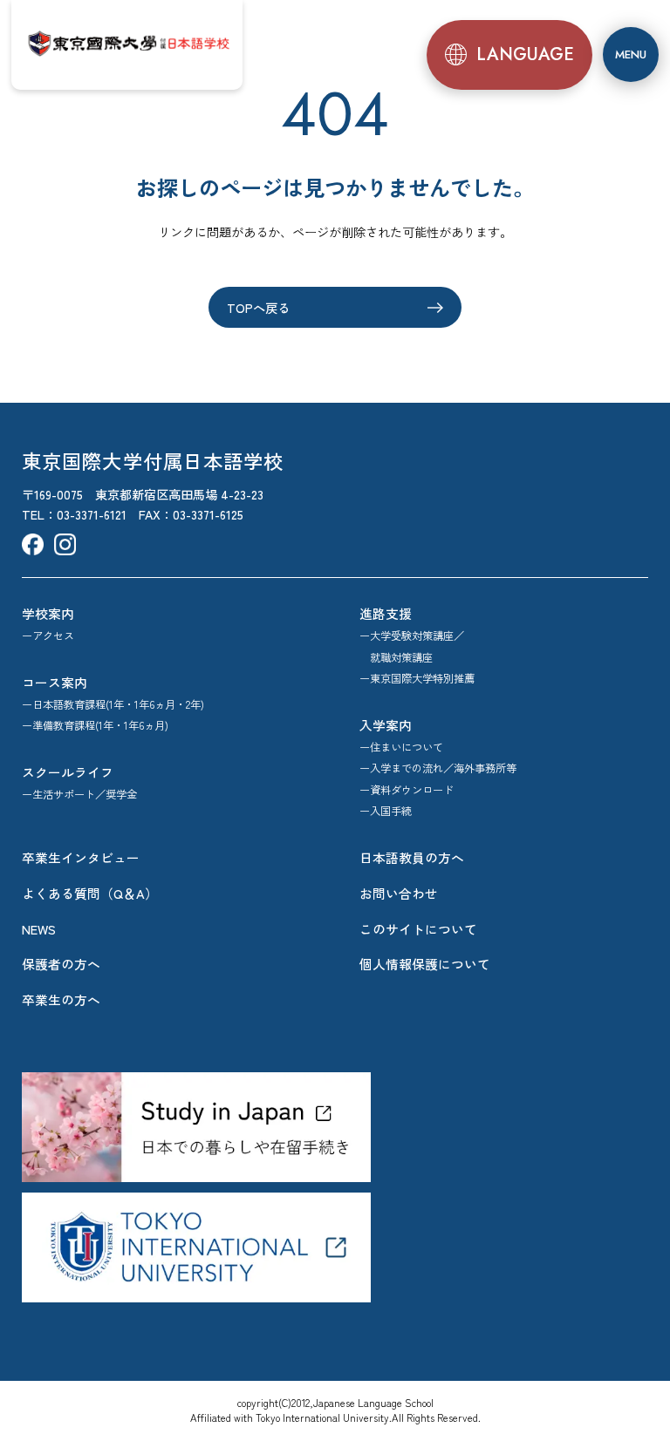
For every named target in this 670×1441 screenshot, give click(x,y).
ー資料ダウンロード (406, 790)
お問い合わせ (398, 893)
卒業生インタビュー (81, 857)
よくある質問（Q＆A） (90, 893)
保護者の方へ (61, 964)
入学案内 (385, 725)
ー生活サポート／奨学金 (79, 794)
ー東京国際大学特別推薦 (417, 678)
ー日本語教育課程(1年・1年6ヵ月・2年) (113, 704)
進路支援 (385, 613)
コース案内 (54, 682)
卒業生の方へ (61, 999)
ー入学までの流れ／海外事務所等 (437, 768)
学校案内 (48, 613)
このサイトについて (418, 929)
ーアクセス (48, 635)
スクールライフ (67, 772)
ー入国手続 (385, 811)
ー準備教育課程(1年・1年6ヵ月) (95, 725)
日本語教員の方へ (411, 857)
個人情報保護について (424, 964)
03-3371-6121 (91, 514)
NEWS (39, 929)
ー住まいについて (401, 747)
